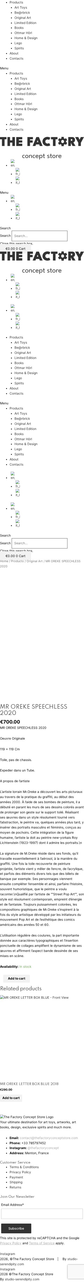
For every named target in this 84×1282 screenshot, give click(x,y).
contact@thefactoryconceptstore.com (49, 1138)
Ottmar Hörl (23, 33)
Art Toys (20, 7)
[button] (42, 68)
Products (16, 2)
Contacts (16, 58)
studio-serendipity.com (22, 1279)
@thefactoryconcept (43, 1148)
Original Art (22, 18)
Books (19, 28)
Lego (18, 43)
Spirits (19, 48)
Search (5, 236)
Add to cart (16, 978)
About (14, 53)
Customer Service (15, 1162)
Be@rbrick (22, 12)
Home (4, 561)
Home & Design (26, 38)
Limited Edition (25, 23)
